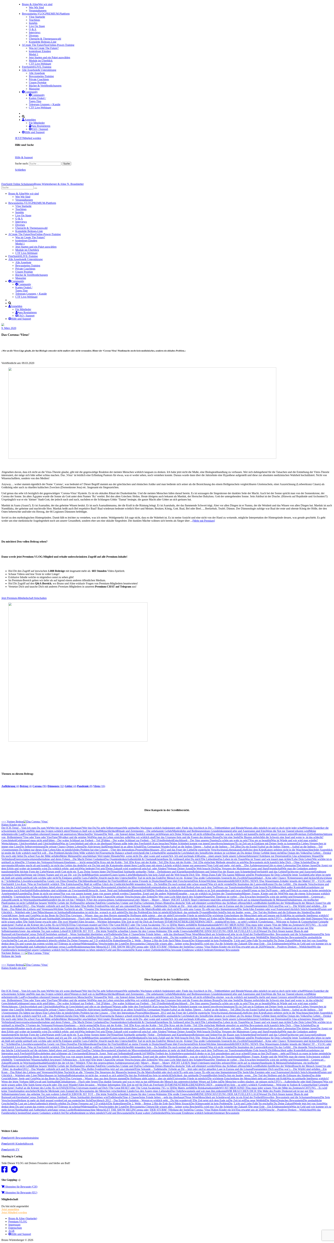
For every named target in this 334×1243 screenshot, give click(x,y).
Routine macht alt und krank (31, 865)
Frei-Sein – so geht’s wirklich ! (242, 921)
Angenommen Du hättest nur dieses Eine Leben (29, 849)
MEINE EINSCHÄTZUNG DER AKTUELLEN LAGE (227, 931)
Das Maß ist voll (88, 884)
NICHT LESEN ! (182, 899)
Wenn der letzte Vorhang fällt (17, 918)
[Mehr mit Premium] (203, 520)
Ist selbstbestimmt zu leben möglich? (86, 949)
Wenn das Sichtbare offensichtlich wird (236, 902)
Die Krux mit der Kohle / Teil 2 (147, 862)
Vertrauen (58, 862)
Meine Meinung (69, 856)
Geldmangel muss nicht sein (31, 840)
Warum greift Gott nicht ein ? (62, 871)
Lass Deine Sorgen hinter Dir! (94, 871)
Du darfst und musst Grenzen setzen (275, 834)
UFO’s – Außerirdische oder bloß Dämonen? (299, 918)
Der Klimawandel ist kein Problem (209, 940)
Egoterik (137, 890)
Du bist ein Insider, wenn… (238, 912)
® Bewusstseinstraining (20, 1137)
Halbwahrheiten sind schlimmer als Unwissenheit (60, 890)
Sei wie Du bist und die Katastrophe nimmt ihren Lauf (113, 865)
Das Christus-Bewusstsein (100, 887)
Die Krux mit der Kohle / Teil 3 (113, 862)
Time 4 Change (130, 934)
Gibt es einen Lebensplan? (282, 865)
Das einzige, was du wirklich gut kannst (233, 834)
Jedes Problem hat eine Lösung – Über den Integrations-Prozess (109, 849)
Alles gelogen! (223, 899)
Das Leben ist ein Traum (231, 859)
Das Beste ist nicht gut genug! (44, 893)
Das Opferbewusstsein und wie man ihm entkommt (199, 927)
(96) (40, 786)
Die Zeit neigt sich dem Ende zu (211, 937)
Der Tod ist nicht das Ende (147, 877)
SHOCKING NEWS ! (247, 881)
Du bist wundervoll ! (181, 937)
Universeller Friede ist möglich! (190, 915)
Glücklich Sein (297, 909)
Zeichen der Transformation (227, 893)
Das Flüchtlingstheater (85, 881)
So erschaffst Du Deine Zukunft (276, 940)
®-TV (10, 1149)
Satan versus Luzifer (63, 946)
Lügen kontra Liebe (121, 874)
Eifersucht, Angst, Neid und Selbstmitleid (109, 890)
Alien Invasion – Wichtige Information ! (100, 921)
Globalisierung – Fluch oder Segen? (79, 918)
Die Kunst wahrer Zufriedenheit (148, 949)
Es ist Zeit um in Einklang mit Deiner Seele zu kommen (266, 843)
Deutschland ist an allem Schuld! (124, 846)
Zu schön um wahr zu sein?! (233, 840)
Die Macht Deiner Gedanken (89, 859)
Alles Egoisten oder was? (262, 909)
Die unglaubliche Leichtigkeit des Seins (183, 852)
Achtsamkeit (312, 909)
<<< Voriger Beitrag (13, 823)
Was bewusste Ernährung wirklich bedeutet (189, 949)
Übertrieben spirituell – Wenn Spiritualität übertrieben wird (76, 934)
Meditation (138, 874)
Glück (66, 852)
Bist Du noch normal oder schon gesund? (185, 884)
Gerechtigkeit (8, 840)
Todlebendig (115, 934)
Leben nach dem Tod (205, 887)
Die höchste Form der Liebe (30, 871)
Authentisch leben (45, 940)
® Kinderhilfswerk (17, 1143)
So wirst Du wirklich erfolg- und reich (59, 868)
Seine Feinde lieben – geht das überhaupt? (162, 934)
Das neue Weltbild (255, 937)
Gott (12, 934)
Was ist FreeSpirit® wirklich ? (44, 884)
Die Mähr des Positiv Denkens (275, 927)
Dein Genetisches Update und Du (118, 902)
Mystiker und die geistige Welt (75, 837)
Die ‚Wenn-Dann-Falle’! (209, 874)
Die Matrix (271, 937)
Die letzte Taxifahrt (298, 874)
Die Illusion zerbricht (250, 837)
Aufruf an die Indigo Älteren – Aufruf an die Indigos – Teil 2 (203, 846)
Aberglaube (21, 934)
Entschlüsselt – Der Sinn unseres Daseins (195, 840)
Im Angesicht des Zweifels (232, 877)
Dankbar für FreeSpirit (109, 881)
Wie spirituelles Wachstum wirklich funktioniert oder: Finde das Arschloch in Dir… (168, 827)
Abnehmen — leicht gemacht (79, 862)
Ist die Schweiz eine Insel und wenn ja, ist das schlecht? (292, 837)
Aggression (282, 909)
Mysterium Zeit (303, 834)
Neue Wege (191, 934)
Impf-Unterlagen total (203, 899)
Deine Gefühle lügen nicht (268, 852)
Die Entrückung (70, 884)
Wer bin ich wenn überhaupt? (66, 827)
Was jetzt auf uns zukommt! (120, 906)
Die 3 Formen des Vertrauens (37, 862)
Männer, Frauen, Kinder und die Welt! (263, 893)
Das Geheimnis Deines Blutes (153, 902)
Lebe (243, 849)
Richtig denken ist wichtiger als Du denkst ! (229, 852)
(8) (85, 786)
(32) (55, 786)
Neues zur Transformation (231, 887)
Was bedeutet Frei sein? (93, 868)
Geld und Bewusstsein (118, 949)
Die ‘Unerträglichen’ (19, 896)
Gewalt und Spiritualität (46, 918)
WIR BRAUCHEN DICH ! (242, 927)
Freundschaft (275, 868)
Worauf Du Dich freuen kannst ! (277, 931)
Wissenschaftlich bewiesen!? (46, 896)
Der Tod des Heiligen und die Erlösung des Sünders (281, 912)
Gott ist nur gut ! (301, 927)
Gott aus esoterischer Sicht (76, 937)
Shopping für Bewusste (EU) (21, 1192)
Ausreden (22, 893)
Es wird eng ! (208, 943)
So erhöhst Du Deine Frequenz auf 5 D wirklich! (81, 940)
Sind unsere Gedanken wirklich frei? (46, 949)
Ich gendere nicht (151, 834)
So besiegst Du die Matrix (138, 909)
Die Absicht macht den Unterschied (113, 877)
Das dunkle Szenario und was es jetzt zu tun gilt (125, 918)
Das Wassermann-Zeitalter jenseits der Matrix (285, 881)
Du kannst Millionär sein (236, 874)
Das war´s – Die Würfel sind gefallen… (301, 906)
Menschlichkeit (108, 830)
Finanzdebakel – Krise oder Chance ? (267, 877)
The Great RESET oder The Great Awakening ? (135, 924)
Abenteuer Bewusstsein (226, 949)
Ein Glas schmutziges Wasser (303, 856)
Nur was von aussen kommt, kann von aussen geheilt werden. (95, 893)
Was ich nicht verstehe (220, 884)
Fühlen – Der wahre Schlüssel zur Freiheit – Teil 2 (74, 840)
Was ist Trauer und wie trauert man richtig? (268, 859)
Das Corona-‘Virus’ (200, 946)
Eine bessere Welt (43, 902)
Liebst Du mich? (192, 859)
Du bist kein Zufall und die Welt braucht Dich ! (170, 874)
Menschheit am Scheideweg (213, 934)
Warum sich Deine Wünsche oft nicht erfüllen (186, 834)
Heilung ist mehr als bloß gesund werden (39, 937)
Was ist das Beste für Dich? (51, 915)
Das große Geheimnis (205, 877)
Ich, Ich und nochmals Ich (184, 856)
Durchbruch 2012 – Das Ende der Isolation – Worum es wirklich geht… (130, 937)
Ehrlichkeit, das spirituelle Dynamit (189, 912)
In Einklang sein (68, 877)
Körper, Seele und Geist (23, 915)
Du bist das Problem (136, 912)
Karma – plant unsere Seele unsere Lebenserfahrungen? (228, 856)
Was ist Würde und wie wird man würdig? (294, 840)
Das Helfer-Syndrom (93, 906)
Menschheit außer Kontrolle (288, 887)
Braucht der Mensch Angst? (307, 902)
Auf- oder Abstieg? (156, 868)
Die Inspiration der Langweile (249, 884)
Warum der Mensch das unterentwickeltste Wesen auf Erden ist (186, 918)
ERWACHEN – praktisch (211, 921)
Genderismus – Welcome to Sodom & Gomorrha (285, 921)
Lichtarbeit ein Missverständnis (132, 887)
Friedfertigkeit (165, 840)
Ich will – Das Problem (50, 852)
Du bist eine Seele (229, 837)
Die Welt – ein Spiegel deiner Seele (122, 834)
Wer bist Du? (90, 827)
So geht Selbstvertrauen (110, 827)
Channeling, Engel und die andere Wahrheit (153, 893)
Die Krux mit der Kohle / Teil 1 (182, 862)
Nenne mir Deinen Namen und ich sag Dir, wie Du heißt (56, 874)
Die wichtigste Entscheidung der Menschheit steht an (237, 915)
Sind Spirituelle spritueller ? (133, 871)
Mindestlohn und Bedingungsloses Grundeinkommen (201, 830)
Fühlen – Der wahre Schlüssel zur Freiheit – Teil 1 (130, 840)
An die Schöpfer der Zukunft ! (232, 943)
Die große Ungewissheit (181, 931)
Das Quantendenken (116, 859)
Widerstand (87, 943)
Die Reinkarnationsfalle (206, 924)
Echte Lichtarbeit (152, 852)
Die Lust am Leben (24, 940)
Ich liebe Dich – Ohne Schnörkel (293, 862)
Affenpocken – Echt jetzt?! (77, 896)
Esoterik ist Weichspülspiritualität (28, 899)
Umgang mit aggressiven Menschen (69, 834)
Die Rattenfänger (117, 940)
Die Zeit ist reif (237, 937)
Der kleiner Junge (307, 865)
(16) (99, 786)
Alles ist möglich (64, 849)
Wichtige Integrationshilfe (221, 881)
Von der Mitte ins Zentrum (287, 924)
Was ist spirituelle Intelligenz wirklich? (308, 915)
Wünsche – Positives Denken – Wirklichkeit (288, 946)
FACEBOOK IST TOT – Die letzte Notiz (90, 931)
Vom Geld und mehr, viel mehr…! (226, 865)
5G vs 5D (167, 924)
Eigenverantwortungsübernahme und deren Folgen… (43, 859)
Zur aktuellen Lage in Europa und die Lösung (227, 906)
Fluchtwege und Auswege (300, 871)
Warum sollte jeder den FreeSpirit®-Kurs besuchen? (141, 843)
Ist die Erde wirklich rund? (23, 852)
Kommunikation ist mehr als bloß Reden (171, 887)
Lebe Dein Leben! (302, 859)
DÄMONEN (172, 921)
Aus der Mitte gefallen (47, 856)
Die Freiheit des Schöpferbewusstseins (172, 890)
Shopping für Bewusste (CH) (21, 1186)
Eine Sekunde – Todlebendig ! (152, 906)
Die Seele (243, 909)
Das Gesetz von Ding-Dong (57, 881)
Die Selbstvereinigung (32, 846)
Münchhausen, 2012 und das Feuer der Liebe (168, 849)
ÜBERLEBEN (188, 921)
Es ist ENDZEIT (62, 924)
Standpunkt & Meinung (273, 899)
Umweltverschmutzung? (222, 843)
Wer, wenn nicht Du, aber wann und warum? (145, 856)
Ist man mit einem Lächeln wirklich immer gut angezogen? (175, 865)
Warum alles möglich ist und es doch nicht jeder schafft (274, 827)
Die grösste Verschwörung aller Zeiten (133, 896)
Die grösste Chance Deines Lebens (63, 846)
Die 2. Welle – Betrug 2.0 (141, 940)
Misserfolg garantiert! (99, 874)
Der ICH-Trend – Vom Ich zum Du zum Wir (25, 827)
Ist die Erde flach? (165, 940)
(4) (10, 786)
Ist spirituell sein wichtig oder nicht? (39, 877)
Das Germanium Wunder (156, 846)
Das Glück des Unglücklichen (113, 884)
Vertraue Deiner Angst (179, 868)
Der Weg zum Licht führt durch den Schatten (178, 896)
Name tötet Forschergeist (179, 881)
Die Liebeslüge (209, 859)
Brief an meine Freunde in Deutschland (143, 881)
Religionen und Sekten (205, 871)
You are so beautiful (260, 840)
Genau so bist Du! (260, 890)
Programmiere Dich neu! (265, 906)
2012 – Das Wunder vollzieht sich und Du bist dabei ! (52, 906)
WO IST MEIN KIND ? (232, 924)
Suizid (50, 899)
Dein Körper (200, 881)
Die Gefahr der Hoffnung (67, 902)
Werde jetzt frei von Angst (308, 940)
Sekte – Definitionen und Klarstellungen (170, 871)
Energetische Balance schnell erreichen (121, 852)
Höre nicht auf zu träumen (245, 899)
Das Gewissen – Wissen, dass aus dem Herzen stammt (96, 915)
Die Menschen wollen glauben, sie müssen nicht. (247, 918)
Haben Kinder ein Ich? (223, 946)
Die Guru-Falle (85, 877)
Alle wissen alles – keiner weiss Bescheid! (177, 943)
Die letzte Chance (102, 896)
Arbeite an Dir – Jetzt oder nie (185, 906)
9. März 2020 (8, 328)
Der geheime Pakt (90, 902)
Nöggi (114, 871)
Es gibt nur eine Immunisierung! (220, 909)
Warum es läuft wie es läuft (85, 830)
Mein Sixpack (182, 940)
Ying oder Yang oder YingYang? (41, 837)
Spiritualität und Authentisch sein (34, 946)
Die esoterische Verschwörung (210, 849)
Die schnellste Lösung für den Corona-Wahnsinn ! (140, 931)
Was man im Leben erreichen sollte (111, 837)
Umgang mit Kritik (276, 915)
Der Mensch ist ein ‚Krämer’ (178, 877)
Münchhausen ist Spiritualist (53, 912)
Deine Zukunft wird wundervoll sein (126, 868)
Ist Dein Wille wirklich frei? (85, 852)
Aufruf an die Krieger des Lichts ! (34, 924)
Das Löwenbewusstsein (29, 881)
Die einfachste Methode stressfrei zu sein (221, 862)
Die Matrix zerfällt (183, 924)
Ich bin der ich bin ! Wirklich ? (70, 899)
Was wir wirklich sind (143, 837)
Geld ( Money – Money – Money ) (152, 899)
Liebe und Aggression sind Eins (248, 830)
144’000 (146, 890)
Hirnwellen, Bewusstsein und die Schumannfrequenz (291, 934)
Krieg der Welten (282, 902)
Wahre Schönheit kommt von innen (189, 843)
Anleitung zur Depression (273, 856)
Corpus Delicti (36, 934)
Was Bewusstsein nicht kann (259, 862)
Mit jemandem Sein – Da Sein (146, 884)
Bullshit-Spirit (265, 902)
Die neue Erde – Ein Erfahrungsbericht (270, 943)
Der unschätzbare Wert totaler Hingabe (99, 856)
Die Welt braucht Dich (204, 868)
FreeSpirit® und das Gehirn (270, 871)
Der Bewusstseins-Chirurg (139, 943)
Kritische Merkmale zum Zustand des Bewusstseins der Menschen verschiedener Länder (86, 927)
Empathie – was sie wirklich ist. (194, 893)
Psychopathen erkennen (36, 834)
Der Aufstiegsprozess (256, 865)
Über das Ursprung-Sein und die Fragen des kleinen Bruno (187, 837)
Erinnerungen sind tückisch (303, 877)
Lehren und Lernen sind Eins (70, 887)
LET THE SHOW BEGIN (120, 946)
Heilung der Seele (179, 946)
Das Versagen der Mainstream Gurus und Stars (242, 868)
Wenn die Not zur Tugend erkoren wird (287, 830)
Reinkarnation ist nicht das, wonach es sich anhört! (97, 912)
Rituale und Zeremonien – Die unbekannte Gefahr (144, 830)
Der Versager (96, 834)
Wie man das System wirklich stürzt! (51, 830)
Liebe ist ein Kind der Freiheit (245, 934)
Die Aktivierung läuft (94, 846)
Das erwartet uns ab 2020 (250, 946)
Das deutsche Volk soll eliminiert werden (192, 902)
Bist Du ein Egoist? (247, 846)
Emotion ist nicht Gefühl (19, 902)
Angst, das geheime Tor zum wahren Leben (43, 931)
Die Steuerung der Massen (109, 909)
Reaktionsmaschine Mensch (89, 946)
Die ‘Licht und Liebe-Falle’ (244, 940)
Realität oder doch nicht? (166, 909)
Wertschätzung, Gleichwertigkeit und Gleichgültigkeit (30, 843)
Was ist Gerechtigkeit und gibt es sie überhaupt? (86, 843)
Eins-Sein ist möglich (158, 912)
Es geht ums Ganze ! (191, 909)
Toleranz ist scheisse (70, 943)
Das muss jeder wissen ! (259, 924)
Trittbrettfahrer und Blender (229, 827)
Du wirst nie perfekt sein (279, 896)
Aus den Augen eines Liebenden (153, 927)
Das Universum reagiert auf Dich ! (90, 924)
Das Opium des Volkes (295, 852)
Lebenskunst (234, 849)
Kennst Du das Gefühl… (279, 884)
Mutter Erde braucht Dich (259, 887)
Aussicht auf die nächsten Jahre (37, 887)
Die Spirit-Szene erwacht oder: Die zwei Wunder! (51, 921)
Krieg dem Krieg (255, 849)
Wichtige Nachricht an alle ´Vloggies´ (74, 909)
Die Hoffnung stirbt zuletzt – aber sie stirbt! (149, 915)
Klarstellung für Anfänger (169, 859)
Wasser (207, 896)
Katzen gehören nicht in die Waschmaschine (289, 849)
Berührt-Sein (216, 912)
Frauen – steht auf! (280, 890)
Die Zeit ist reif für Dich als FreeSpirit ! (143, 921)
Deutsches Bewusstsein (290, 937)
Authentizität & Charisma (141, 859)
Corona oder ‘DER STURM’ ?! (152, 946)
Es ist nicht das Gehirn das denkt (65, 865)
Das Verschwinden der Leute (109, 943)
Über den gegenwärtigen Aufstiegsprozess (110, 899)
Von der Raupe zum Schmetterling (236, 871)
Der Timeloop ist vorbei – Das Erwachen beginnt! (238, 896)
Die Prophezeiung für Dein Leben (269, 874)
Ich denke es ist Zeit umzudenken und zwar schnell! (221, 890)
